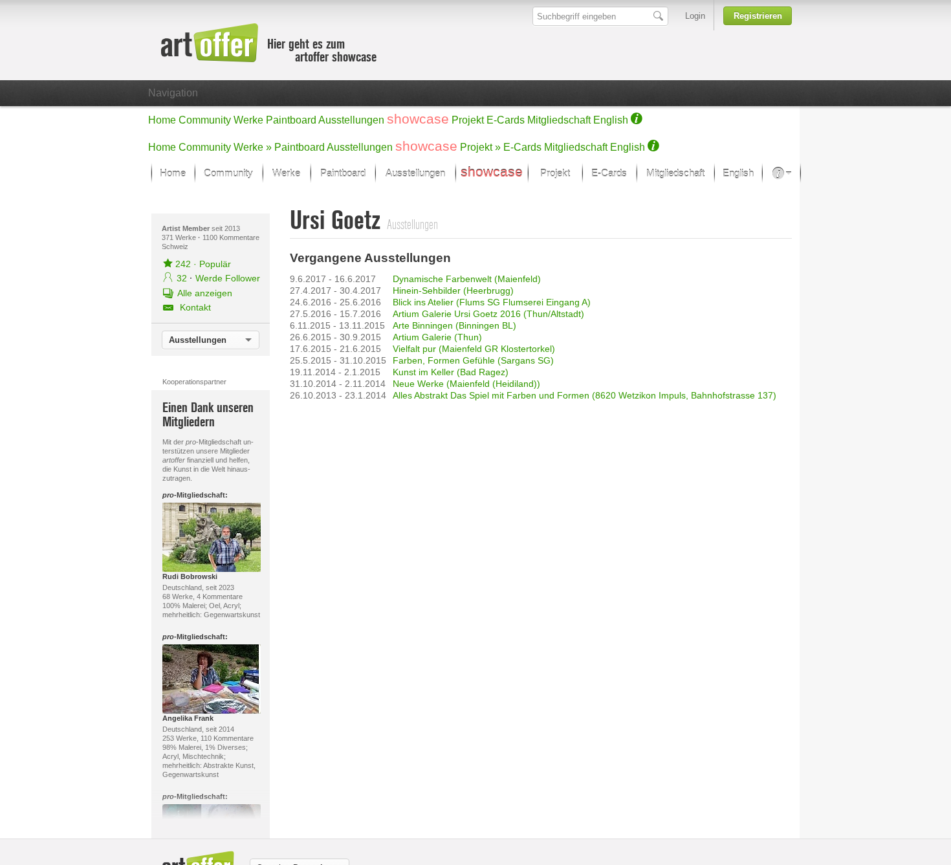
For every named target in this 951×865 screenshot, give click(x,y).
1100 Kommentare (230, 237)
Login (695, 16)
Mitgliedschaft (559, 120)
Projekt (468, 120)
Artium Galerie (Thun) (437, 337)
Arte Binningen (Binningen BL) (454, 325)
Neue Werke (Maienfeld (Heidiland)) (466, 383)
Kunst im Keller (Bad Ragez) (450, 372)
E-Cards (505, 120)
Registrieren (758, 16)
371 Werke (180, 237)
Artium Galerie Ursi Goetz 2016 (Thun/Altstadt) (488, 314)
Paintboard (291, 120)
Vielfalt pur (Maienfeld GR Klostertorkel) (474, 349)
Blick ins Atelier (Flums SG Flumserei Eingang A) (492, 302)
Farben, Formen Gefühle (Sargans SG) (473, 360)
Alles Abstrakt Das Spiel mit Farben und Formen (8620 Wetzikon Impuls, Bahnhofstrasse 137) (584, 395)
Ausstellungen (351, 120)
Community (205, 120)
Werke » (253, 147)
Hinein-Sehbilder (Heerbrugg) (453, 290)
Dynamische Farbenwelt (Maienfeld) (467, 279)
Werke (248, 120)
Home (162, 120)
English (610, 120)
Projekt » (480, 147)
